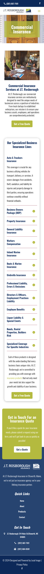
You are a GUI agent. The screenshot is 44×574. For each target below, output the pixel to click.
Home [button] (22, 500)
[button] (40, 3)
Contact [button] (22, 517)
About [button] (22, 506)
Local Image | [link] (36, 560)
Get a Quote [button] (22, 449)
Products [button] (22, 511)
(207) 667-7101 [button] (12, 3)
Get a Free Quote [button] (22, 124)
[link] (17, 11)
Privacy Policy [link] (22, 564)
